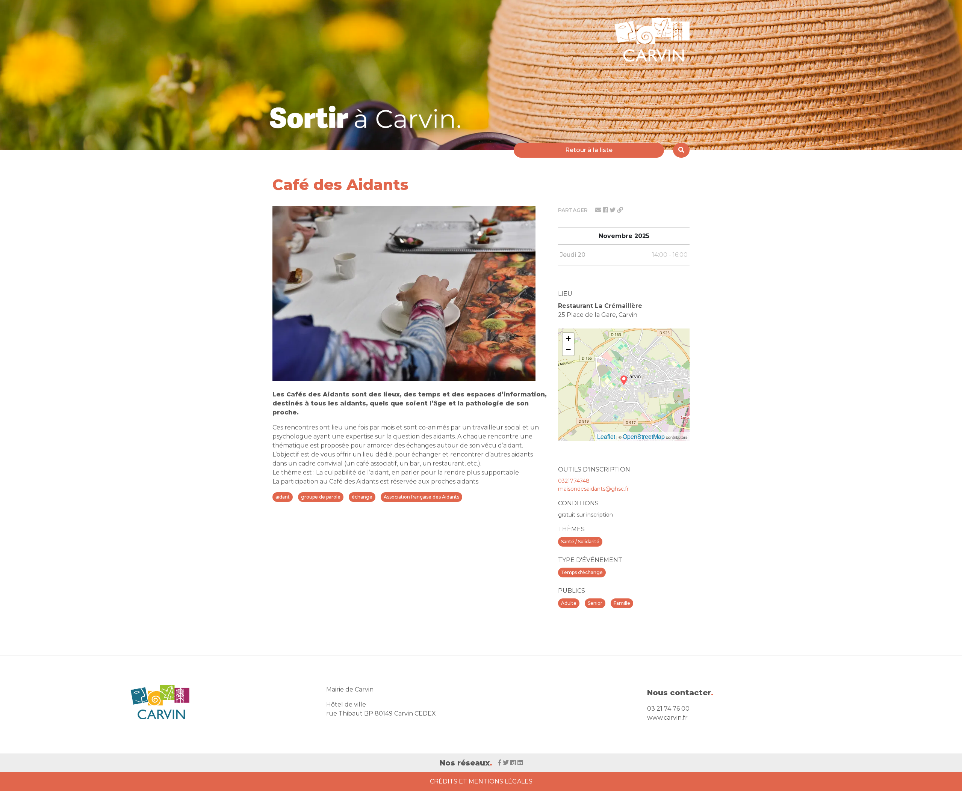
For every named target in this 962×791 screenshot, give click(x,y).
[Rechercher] (681, 150)
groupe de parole (320, 497)
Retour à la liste (589, 150)
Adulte (568, 603)
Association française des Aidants (421, 497)
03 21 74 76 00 (668, 708)
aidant (282, 497)
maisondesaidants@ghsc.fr (593, 488)
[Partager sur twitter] (613, 210)
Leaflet (606, 436)
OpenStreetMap (644, 436)
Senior (595, 603)
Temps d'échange (582, 572)
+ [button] (568, 338)
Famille (622, 603)
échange (362, 497)
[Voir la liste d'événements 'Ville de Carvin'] (367, 117)
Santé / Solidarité (580, 541)
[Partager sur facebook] (606, 210)
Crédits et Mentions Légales (481, 781)
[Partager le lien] (620, 210)
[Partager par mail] (599, 210)
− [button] (568, 349)
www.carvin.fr (667, 717)
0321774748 (574, 481)
